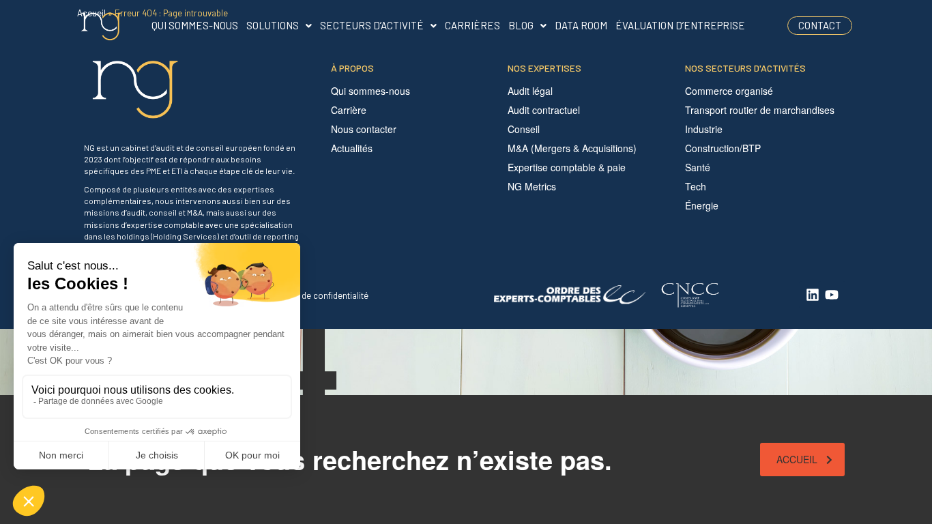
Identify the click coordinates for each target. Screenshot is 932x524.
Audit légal (530, 91)
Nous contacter (363, 129)
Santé (697, 167)
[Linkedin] (812, 294)
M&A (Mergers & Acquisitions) (572, 148)
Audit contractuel (544, 110)
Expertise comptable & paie (567, 167)
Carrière (348, 110)
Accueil (796, 459)
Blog (521, 25)
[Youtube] (831, 294)
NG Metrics (532, 186)
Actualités (352, 148)
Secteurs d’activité (372, 25)
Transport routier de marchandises (759, 110)
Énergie (701, 205)
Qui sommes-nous (194, 25)
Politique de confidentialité (317, 295)
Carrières (472, 25)
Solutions (272, 25)
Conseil (524, 129)
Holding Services (185, 236)
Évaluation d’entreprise (680, 25)
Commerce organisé (729, 91)
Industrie (704, 129)
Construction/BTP (723, 148)
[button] (279, 25)
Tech (695, 186)
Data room (581, 25)
